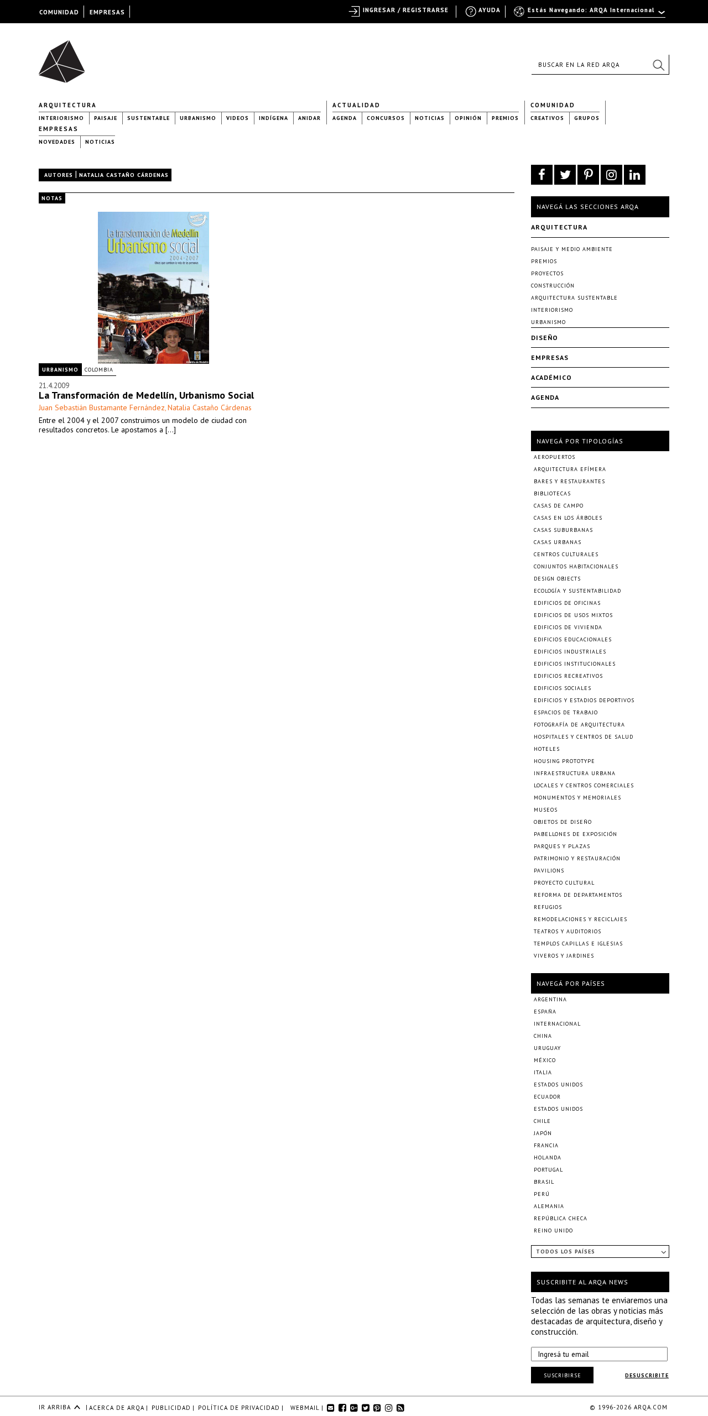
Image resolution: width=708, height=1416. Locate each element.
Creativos (547, 118)
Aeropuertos (554, 457)
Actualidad (356, 105)
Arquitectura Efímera (570, 469)
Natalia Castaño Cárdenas (210, 407)
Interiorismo (61, 118)
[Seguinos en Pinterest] (588, 175)
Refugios (548, 907)
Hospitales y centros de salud (583, 736)
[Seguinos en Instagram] (611, 175)
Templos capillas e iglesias (578, 943)
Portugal (548, 1169)
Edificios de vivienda (568, 627)
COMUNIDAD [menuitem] (59, 12)
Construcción (553, 285)
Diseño (544, 337)
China (543, 1035)
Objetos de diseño (563, 821)
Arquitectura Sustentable (574, 297)
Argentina (550, 999)
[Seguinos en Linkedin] (634, 175)
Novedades (57, 141)
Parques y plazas (562, 846)
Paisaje (105, 118)
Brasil (544, 1181)
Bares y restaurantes (569, 481)
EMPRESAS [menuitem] (107, 12)
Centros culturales (566, 554)
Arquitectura (68, 105)
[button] (658, 64)
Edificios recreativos (568, 676)
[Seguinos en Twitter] (565, 175)
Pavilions (549, 870)
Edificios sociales (562, 688)
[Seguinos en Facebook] (542, 175)
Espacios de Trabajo (566, 712)
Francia (546, 1145)
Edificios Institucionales (575, 663)
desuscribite (647, 1375)
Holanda (547, 1157)
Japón (543, 1133)
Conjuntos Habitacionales (576, 566)
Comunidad (552, 105)
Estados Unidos (558, 1084)
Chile (542, 1121)
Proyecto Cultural (564, 882)
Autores (58, 175)
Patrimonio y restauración (577, 858)
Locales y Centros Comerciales (584, 785)
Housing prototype (564, 761)
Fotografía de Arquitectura (579, 724)
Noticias (430, 118)
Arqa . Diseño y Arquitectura (65, 56)
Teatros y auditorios (567, 931)
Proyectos (547, 273)
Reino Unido (553, 1230)
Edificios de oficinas (567, 603)
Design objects (557, 578)
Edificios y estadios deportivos (584, 700)
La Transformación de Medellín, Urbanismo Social (146, 395)
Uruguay (547, 1048)
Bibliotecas (552, 493)
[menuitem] (590, 15)
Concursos (386, 118)
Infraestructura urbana (575, 773)
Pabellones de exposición (575, 834)
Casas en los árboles (568, 517)
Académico (551, 377)
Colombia (99, 369)
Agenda (344, 118)
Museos (546, 809)
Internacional (557, 1023)
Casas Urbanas (557, 542)
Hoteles (547, 749)
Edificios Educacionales (573, 639)
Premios (505, 118)
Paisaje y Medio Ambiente (572, 249)
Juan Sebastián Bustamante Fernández (102, 407)
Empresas (59, 129)
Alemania (549, 1206)
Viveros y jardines (564, 955)
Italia (543, 1072)
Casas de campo (559, 505)
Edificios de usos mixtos (573, 615)
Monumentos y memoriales (577, 797)
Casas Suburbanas (563, 530)
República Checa (560, 1218)
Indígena (273, 118)
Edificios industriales (570, 651)
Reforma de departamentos (578, 894)
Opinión (468, 118)
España (545, 1011)
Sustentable (148, 118)
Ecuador (547, 1096)
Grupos (587, 118)
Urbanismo (198, 118)
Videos (237, 118)
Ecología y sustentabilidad (577, 590)
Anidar (309, 118)
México (545, 1060)
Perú (542, 1194)
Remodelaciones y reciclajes (580, 919)
